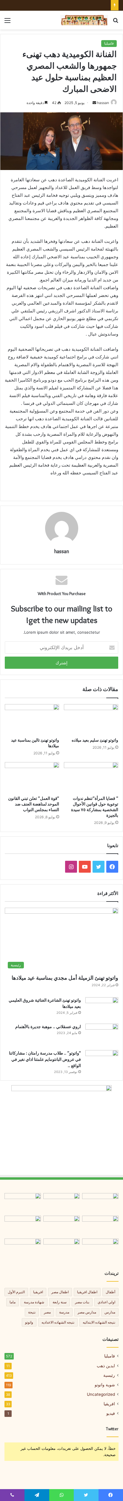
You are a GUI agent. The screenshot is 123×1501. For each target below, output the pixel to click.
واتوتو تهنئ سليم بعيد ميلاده (95, 740)
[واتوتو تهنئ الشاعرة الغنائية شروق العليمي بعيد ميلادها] (101, 1008)
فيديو (110, 1413)
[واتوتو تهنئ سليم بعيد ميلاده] (91, 719)
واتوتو (29, 1322)
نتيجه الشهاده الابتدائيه (99, 1322)
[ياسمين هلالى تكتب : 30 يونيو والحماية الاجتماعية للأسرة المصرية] (22, 1249)
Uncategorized (101, 1394)
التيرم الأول (16, 1292)
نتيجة (32, 1312)
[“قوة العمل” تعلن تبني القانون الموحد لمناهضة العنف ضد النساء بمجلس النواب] (32, 777)
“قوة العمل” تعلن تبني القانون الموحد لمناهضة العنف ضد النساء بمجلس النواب (33, 804)
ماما (13, 1302)
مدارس (109, 1312)
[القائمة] (7, 22)
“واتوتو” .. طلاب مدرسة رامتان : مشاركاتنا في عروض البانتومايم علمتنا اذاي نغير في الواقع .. (45, 1059)
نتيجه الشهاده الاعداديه (57, 1322)
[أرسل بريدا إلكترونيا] (94, 102)
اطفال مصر (60, 1292)
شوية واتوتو (105, 1384)
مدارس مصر (87, 1312)
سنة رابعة (60, 1302)
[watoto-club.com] (84, 20)
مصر (47, 1312)
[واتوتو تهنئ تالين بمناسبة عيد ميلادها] (32, 719)
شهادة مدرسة (34, 1302)
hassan (103, 102)
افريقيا (38, 1292)
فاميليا (109, 43)
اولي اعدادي (106, 1302)
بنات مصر (82, 1302)
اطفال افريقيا (87, 1292)
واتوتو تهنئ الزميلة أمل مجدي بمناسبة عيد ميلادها (65, 978)
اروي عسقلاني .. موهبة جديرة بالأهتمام (48, 1026)
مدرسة (64, 1312)
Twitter (112, 1428)
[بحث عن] (116, 22)
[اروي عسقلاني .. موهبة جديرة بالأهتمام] (101, 1035)
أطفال (110, 1292)
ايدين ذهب (106, 1365)
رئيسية (109, 1375)
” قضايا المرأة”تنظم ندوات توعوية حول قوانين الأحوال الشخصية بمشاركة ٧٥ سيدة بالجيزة (94, 807)
